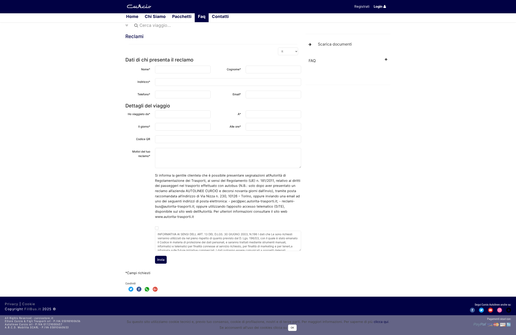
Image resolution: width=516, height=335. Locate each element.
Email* (237, 94)
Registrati (361, 6)
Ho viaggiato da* (139, 114)
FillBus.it (32, 309)
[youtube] (490, 310)
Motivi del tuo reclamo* (141, 154)
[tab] (348, 61)
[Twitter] (130, 289)
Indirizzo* (143, 81)
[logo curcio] (139, 6)
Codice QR (143, 139)
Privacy (11, 304)
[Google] (155, 289)
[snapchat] (508, 310)
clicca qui (381, 322)
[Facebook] (138, 289)
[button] (348, 61)
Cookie (28, 304)
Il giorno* (144, 126)
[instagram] (499, 310)
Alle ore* (235, 126)
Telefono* (143, 94)
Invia (160, 260)
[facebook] (472, 310)
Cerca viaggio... (154, 25)
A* (239, 114)
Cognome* (234, 69)
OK (292, 327)
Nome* (145, 69)
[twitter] (481, 310)
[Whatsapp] (147, 289)
